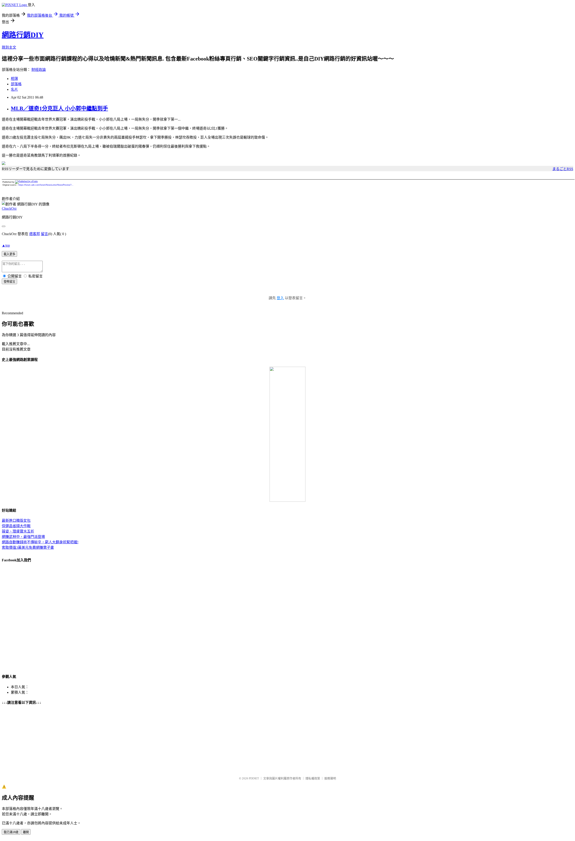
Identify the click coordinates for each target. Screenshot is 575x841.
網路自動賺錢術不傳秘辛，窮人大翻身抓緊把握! (40, 542)
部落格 (16, 84)
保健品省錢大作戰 (16, 526)
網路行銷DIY (23, 35)
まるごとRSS (562, 169)
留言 (44, 234)
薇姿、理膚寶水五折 (18, 531)
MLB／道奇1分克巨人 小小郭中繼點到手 (59, 108)
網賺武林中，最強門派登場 (23, 537)
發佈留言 (9, 281)
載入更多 (9, 254)
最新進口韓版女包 (16, 520)
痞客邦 (34, 234)
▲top (6, 245)
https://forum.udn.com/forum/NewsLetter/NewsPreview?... (45, 185)
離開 (26, 832)
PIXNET (254, 778)
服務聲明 (330, 778)
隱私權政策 (312, 778)
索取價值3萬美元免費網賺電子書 (28, 547)
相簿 (14, 79)
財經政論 (38, 70)
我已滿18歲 (11, 832)
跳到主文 (9, 47)
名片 (14, 89)
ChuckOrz (9, 208)
